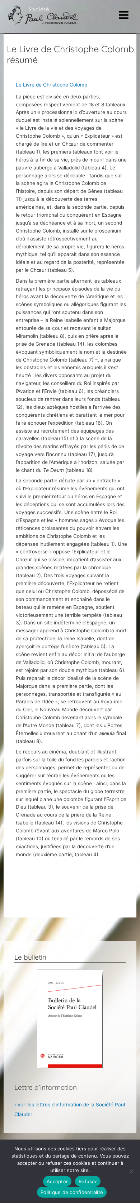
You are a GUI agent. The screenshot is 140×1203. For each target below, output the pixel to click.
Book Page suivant (71, 910)
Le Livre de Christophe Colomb (51, 85)
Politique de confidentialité (72, 1192)
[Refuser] (131, 1171)
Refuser (88, 1181)
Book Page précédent (72, 892)
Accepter (57, 1181)
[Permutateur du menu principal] (124, 15)
